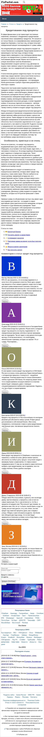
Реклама (25, 697)
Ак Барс (14, 620)
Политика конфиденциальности (14, 700)
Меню (22, 19)
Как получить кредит (15, 250)
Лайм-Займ (15, 642)
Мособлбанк (5, 622)
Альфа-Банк (15, 615)
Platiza (39, 640)
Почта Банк (5, 620)
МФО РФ (31, 695)
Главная (4, 24)
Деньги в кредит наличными (17, 246)
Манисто (24, 642)
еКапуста (33, 642)
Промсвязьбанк (33, 615)
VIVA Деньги (23, 632)
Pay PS (14, 640)
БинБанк (6, 615)
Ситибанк (40, 613)
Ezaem (3, 637)
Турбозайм (31, 640)
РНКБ (37, 618)
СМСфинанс (5, 640)
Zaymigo (6, 635)
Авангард (13, 613)
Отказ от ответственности (14, 702)
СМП (39, 620)
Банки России (21, 695)
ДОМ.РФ (22, 620)
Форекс (17, 697)
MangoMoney (33, 635)
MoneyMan (20, 637)
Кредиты (19, 24)
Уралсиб (19, 618)
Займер (24, 635)
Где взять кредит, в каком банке (19, 235)
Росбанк (25, 622)
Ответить (5, 302)
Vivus (31, 632)
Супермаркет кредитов (16, 238)
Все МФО (22, 647)
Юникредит (10, 618)
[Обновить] (4, 577)
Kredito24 (11, 637)
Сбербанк (4, 613)
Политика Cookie (33, 700)
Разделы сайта (8, 695)
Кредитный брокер (14, 232)
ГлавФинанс (15, 635)
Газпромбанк (23, 613)
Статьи (11, 24)
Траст (24, 615)
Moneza (29, 637)
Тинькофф (31, 620)
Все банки (22, 625)
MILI (14, 632)
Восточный (16, 622)
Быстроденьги (6, 632)
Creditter (22, 640)
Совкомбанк (29, 618)
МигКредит (38, 637)
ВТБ (2, 618)
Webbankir (38, 632)
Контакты (33, 697)
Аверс (32, 613)
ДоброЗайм (5, 642)
